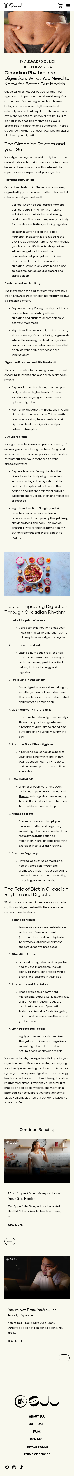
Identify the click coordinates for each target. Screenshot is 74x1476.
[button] (60, 5)
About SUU (37, 1416)
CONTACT (37, 1439)
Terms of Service (37, 1454)
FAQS (37, 1431)
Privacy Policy (37, 1447)
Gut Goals (37, 1424)
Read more (15, 1341)
